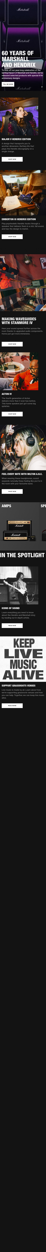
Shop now (12, 159)
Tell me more (8, 84)
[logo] (8, 8)
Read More (12, 705)
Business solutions (36, 4)
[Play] (42, 87)
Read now (12, 625)
